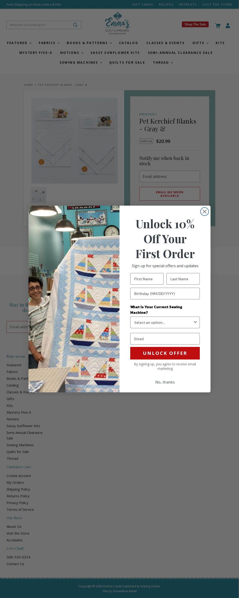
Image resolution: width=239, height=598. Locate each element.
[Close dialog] (204, 211)
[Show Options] (195, 322)
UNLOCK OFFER (165, 353)
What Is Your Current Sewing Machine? (156, 309)
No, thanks (165, 382)
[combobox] (163, 322)
